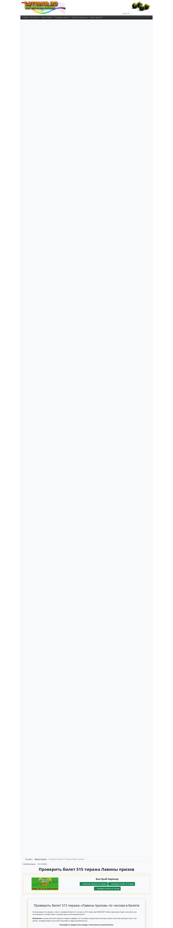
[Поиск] (149, 13)
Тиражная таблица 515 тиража (94, 884)
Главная (25, 17)
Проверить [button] (62, 17)
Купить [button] (47, 17)
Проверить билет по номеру (122, 884)
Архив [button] (96, 17)
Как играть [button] (34, 17)
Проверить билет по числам (108, 888)
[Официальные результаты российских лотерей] (46, 7)
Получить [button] (79, 17)
